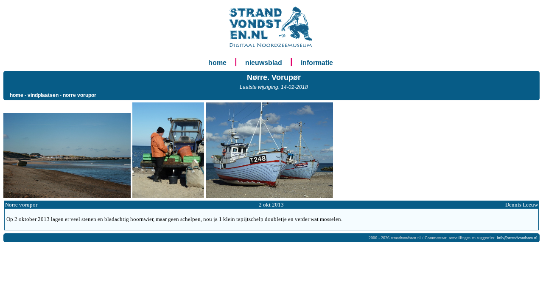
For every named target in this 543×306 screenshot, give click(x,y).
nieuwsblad (263, 62)
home (217, 62)
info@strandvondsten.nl (517, 237)
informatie (317, 62)
